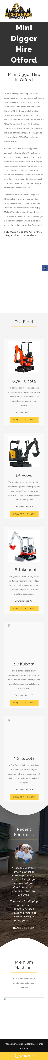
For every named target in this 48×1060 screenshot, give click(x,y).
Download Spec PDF (24, 412)
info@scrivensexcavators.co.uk (24, 235)
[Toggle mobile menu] (42, 12)
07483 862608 (19, 231)
